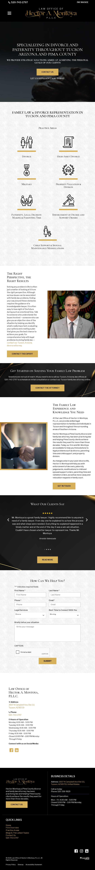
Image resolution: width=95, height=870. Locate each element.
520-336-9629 (64, 791)
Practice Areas (12, 830)
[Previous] (8, 520)
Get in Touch (64, 486)
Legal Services (21, 610)
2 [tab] (46, 549)
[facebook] (76, 850)
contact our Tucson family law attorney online (70, 380)
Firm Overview (12, 828)
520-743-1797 (19, 2)
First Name (20, 590)
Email (52, 600)
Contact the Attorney (47, 388)
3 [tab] (48, 549)
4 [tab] (50, 549)
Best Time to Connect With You (63, 610)
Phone (18, 600)
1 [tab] (44, 549)
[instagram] (81, 850)
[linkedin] (86, 850)
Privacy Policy (11, 864)
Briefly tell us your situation (26, 622)
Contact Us (47, 72)
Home (8, 825)
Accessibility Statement (34, 864)
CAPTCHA (18, 646)
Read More (47, 560)
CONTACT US (17, 804)
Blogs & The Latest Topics (17, 833)
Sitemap (21, 864)
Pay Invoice (82, 2)
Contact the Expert (22, 354)
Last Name (55, 590)
